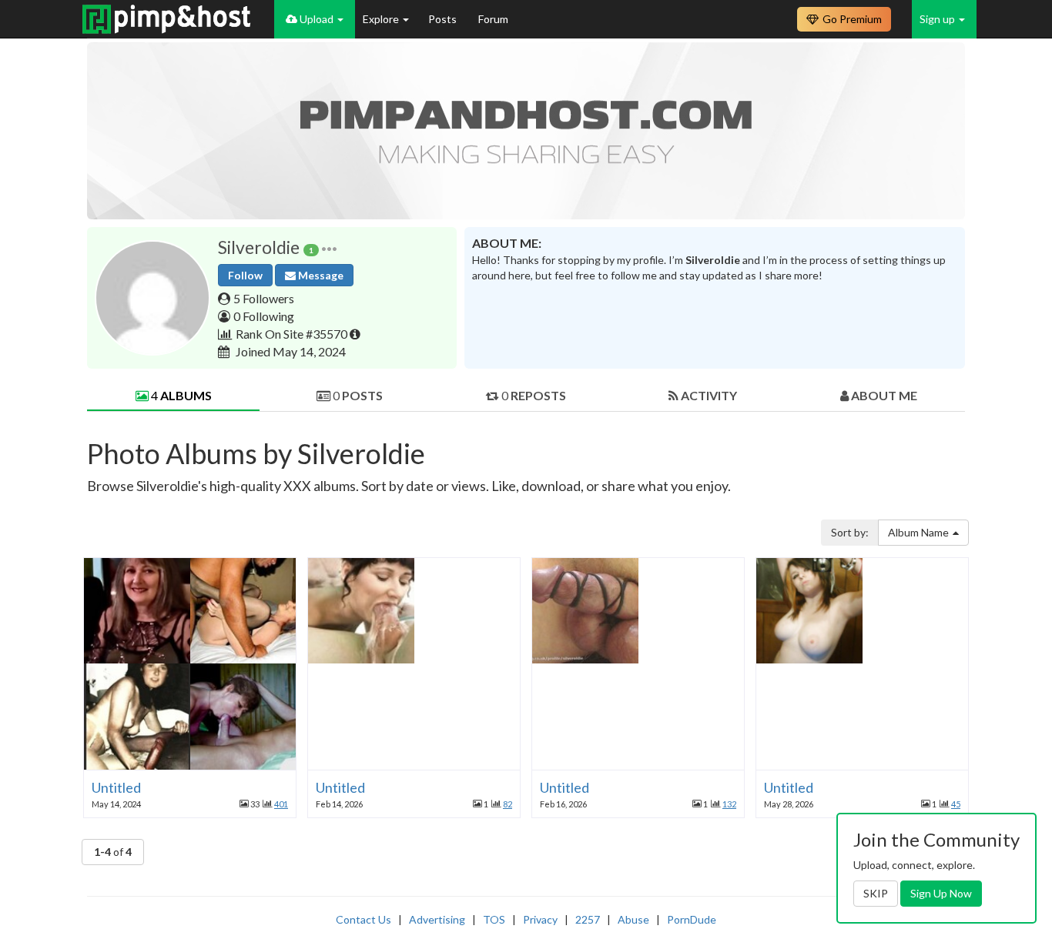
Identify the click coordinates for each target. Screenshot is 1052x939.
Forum (493, 18)
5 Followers (263, 298)
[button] (329, 247)
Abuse (633, 919)
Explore (382, 18)
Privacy (540, 919)
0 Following (263, 316)
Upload (316, 18)
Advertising (437, 919)
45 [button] (955, 804)
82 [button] (507, 804)
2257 (587, 919)
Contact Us (363, 919)
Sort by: (850, 532)
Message (319, 275)
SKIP (875, 893)
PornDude (691, 919)
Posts (443, 18)
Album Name (918, 532)
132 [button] (729, 804)
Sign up (938, 18)
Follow (245, 275)
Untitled (116, 787)
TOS (494, 919)
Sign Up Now (941, 893)
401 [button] (281, 804)
